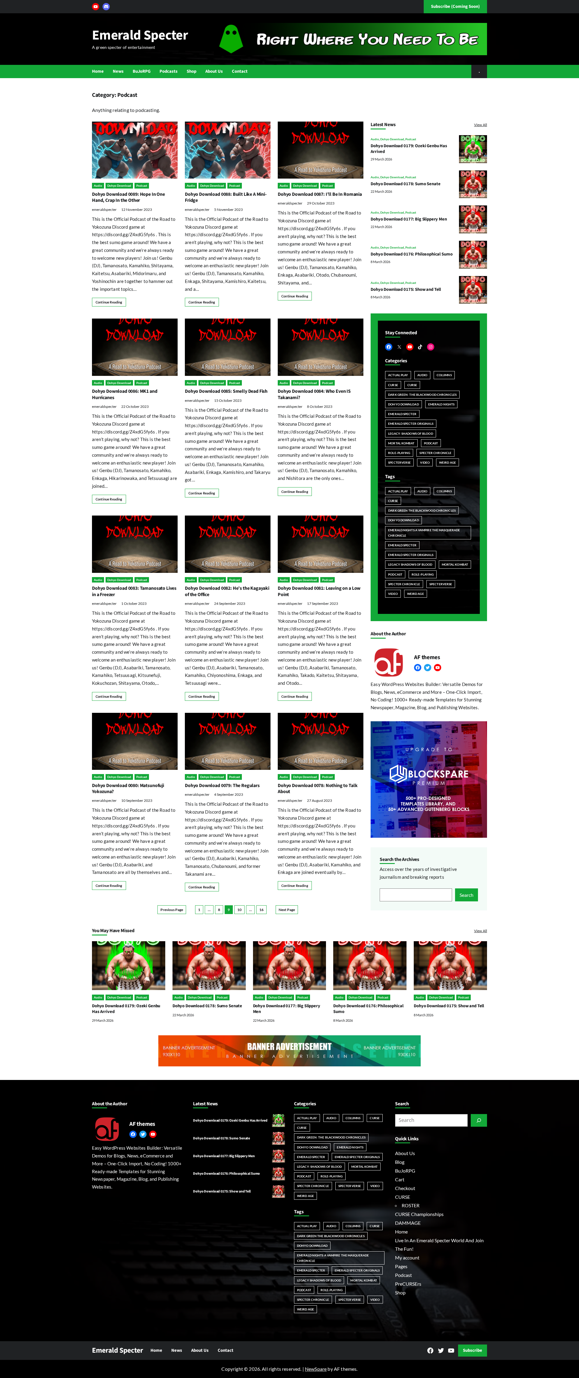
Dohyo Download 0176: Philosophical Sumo (411, 254)
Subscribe (472, 1350)
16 (261, 909)
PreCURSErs (408, 1284)
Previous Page (171, 909)
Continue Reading (109, 302)
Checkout (405, 1188)
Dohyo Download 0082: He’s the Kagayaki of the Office (227, 591)
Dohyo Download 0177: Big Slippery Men (409, 219)
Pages (401, 1266)
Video (425, 462)
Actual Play (398, 375)
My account (407, 1257)
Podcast (141, 185)
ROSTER (410, 1205)
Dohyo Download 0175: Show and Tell (406, 289)
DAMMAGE (408, 1223)
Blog (399, 1162)
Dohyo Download (119, 185)
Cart (399, 1179)
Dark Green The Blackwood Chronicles (422, 510)
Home (401, 1231)
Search (466, 895)
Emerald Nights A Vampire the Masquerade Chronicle (424, 532)
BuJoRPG (405, 1170)
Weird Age (447, 462)
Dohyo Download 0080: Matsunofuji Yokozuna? (128, 788)
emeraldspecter (104, 209)
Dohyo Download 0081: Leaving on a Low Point (319, 591)
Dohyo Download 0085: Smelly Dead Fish (226, 391)
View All (480, 124)
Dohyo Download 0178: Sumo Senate (405, 184)
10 (239, 909)
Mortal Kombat (401, 443)
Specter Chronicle (435, 453)
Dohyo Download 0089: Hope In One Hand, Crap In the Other (128, 197)
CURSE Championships (419, 1214)
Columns (444, 375)
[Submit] (479, 1120)
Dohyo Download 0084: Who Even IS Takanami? (314, 394)
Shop (400, 1292)
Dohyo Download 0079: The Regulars (222, 785)
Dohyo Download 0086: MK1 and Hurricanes (124, 394)
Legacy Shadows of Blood (410, 565)
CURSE (393, 385)
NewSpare (316, 1369)
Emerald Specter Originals (410, 423)
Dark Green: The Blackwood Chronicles (422, 394)
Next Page (287, 909)
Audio (98, 185)
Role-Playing (399, 453)
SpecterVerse (399, 462)
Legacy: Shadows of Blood (410, 433)
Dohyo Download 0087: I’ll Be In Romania (320, 194)
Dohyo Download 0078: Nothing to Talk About (317, 788)
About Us (405, 1153)
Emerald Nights (441, 404)
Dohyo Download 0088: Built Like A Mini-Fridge (226, 197)
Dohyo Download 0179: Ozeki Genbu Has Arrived (409, 149)
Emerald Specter (140, 35)
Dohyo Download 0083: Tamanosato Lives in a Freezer (134, 591)
